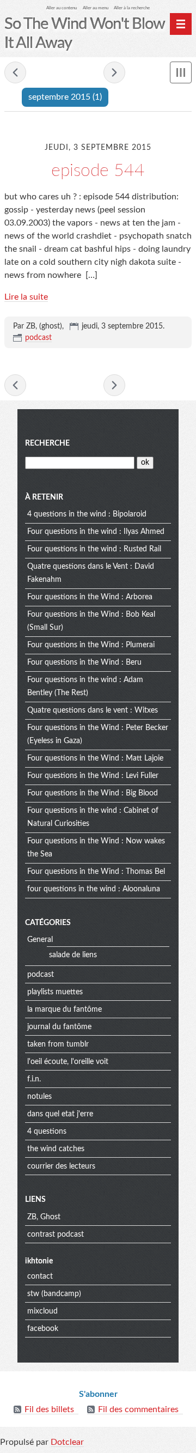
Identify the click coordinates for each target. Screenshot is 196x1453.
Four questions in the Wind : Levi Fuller (92, 776)
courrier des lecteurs (61, 1166)
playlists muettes (55, 992)
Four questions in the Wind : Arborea (89, 597)
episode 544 (98, 170)
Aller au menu (95, 8)
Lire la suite (26, 297)
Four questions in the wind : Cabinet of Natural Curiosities (92, 817)
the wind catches (55, 1149)
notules (39, 1097)
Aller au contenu (61, 8)
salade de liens (73, 955)
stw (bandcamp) (54, 1294)
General (40, 940)
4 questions (46, 1131)
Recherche (47, 443)
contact (40, 1276)
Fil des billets (49, 1409)
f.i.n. (34, 1079)
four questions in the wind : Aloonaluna (93, 889)
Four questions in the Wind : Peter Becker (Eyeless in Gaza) (97, 734)
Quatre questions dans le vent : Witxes (92, 710)
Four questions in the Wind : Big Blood (92, 793)
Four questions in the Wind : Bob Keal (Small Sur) (91, 621)
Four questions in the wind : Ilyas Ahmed (95, 532)
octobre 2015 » (114, 72)
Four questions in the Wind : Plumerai (91, 645)
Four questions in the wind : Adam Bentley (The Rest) (85, 686)
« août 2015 (15, 72)
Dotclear (67, 1442)
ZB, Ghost (43, 1217)
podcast (38, 338)
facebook (42, 1329)
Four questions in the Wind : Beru (84, 662)
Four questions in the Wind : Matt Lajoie (95, 758)
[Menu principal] (181, 24)
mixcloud (42, 1311)
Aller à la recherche (132, 8)
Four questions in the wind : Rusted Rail (94, 549)
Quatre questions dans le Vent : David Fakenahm (90, 573)
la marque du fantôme (64, 1009)
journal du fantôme (59, 1027)
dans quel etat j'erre (60, 1114)
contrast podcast (55, 1234)
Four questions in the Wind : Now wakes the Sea (96, 847)
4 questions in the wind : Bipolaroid (86, 514)
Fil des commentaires (138, 1409)
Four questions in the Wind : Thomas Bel (96, 872)
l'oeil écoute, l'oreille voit (67, 1062)
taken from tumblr (58, 1044)
